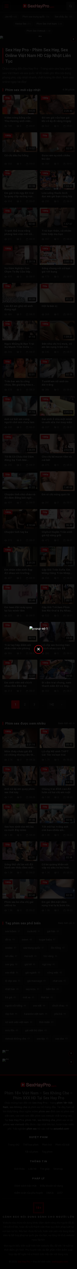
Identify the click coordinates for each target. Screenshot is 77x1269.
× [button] (38, 649)
